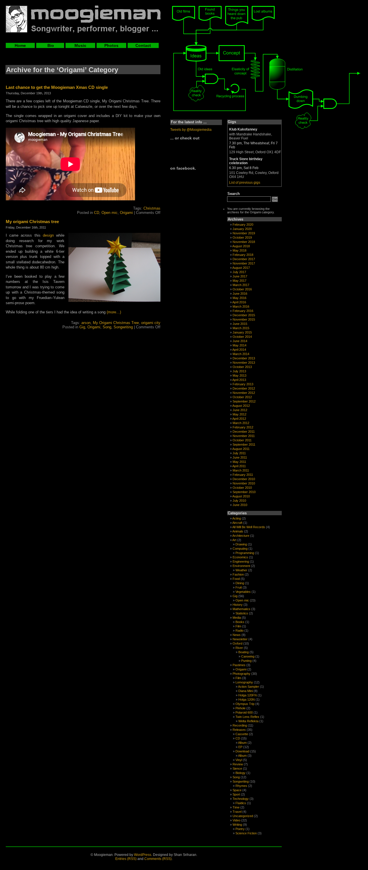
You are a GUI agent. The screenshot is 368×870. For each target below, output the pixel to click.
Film (238, 626)
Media (237, 617)
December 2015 (244, 315)
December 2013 (244, 358)
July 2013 (239, 371)
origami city (150, 323)
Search (233, 193)
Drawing (241, 544)
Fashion (238, 574)
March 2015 (241, 328)
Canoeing (247, 656)
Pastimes (239, 665)
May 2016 (239, 298)
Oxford (237, 643)
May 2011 (239, 461)
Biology (240, 773)
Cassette (241, 734)
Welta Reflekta (248, 721)
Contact (143, 45)
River (239, 647)
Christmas (151, 208)
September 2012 (244, 401)
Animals (237, 531)
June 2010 (240, 505)
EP (240, 747)
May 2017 (239, 280)
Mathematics (241, 609)
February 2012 (243, 427)
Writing (237, 824)
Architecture (240, 535)
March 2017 (241, 285)
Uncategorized (243, 816)
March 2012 (241, 423)
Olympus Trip (244, 704)
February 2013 (243, 384)
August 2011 (241, 449)
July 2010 (239, 500)
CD (96, 212)
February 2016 (243, 311)
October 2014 (242, 336)
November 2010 (244, 483)
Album (242, 742)
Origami (126, 212)
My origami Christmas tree (32, 221)
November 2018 (244, 242)
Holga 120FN (247, 695)
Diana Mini (245, 691)
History (238, 604)
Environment (241, 566)
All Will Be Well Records (248, 527)
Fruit (238, 587)
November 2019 (244, 233)
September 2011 (244, 444)
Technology (241, 798)
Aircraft (237, 522)
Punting (246, 660)
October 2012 (242, 397)
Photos (111, 45)
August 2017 (241, 267)
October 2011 (242, 440)
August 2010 (241, 496)
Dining (239, 583)
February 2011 (243, 474)
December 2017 (244, 259)
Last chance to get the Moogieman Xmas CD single (57, 87)
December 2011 (244, 431)
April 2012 (239, 418)
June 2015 (240, 323)
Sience (237, 768)
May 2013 (239, 375)
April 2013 (239, 380)
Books (239, 622)
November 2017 (244, 263)
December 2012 (244, 388)
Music (80, 45)
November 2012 (244, 392)
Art (234, 540)
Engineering (241, 561)
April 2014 (239, 349)
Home (20, 45)
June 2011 (240, 457)
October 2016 (242, 289)
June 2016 (240, 293)
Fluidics (240, 803)
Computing (240, 548)
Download (242, 751)
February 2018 (243, 254)
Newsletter (240, 639)
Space (237, 790)
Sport (236, 794)
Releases (239, 729)
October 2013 (242, 367)
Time (236, 807)
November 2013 (244, 362)
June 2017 (240, 276)
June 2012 (240, 410)
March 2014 (241, 354)
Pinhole (240, 708)
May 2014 (239, 345)
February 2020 (243, 224)
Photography (241, 673)
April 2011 (239, 466)
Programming (244, 553)
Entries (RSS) (126, 859)
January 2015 (242, 332)
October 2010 (242, 487)
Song (107, 327)
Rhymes (241, 785)
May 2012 (239, 414)
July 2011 (239, 453)
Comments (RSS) (158, 859)
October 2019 (242, 237)
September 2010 (244, 492)
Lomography (244, 682)
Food (236, 578)
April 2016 (239, 302)
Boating (243, 652)
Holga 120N (246, 699)
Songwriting (123, 327)
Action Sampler (248, 686)
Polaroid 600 (244, 712)
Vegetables (243, 591)
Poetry (240, 829)
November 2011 (244, 436)
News (237, 635)
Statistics (241, 613)
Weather (241, 570)
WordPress (142, 855)
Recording (240, 725)
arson (86, 323)
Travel (237, 811)
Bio (50, 45)
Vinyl (238, 760)
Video (236, 820)
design (48, 235)
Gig (82, 327)
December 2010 (244, 479)
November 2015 (244, 319)
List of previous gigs (244, 183)
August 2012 (241, 405)
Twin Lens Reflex (247, 716)
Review (238, 764)
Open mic (109, 212)
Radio (239, 630)
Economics (240, 557)
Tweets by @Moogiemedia (191, 130)
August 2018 (241, 246)
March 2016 (241, 306)
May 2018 (239, 250)
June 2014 (240, 341)
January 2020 (242, 229)
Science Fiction (246, 833)
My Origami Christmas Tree (116, 323)
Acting (236, 518)
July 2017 (239, 272)
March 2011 (241, 470)
